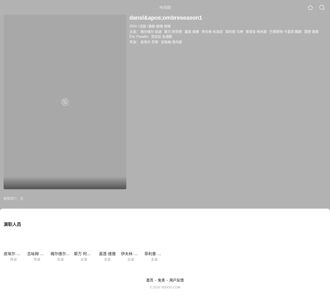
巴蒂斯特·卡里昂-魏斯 (285, 32)
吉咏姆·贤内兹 (171, 42)
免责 (161, 280)
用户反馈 (176, 280)
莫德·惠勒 (311, 32)
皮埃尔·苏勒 (149, 42)
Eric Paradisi (138, 36)
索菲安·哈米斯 (256, 32)
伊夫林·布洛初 (212, 32)
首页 (149, 280)
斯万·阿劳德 (173, 32)
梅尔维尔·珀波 (151, 32)
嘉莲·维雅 (192, 32)
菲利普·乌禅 (234, 32)
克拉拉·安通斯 (161, 36)
